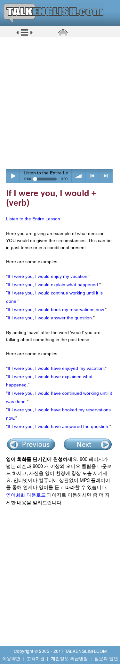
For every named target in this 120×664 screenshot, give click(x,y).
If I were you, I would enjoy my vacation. (48, 276)
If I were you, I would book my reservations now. (56, 309)
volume (78, 176)
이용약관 (11, 658)
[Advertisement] (60, 103)
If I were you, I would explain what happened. (53, 284)
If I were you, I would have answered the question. (58, 426)
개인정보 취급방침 (69, 658)
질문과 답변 (106, 658)
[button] (24, 35)
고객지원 (35, 658)
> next (106, 176)
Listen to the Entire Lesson (33, 218)
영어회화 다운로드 (26, 494)
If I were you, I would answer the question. (50, 317)
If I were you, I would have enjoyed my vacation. (56, 368)
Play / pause (13, 176)
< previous (92, 176)
